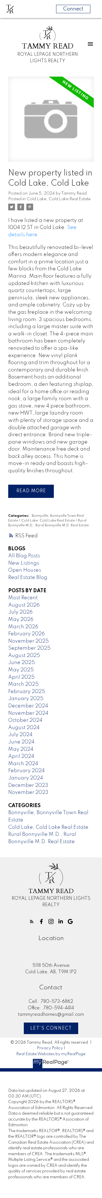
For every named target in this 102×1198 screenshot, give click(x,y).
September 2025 (29, 648)
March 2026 (23, 626)
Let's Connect (51, 1028)
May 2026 (20, 619)
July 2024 (20, 734)
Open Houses (24, 570)
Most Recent (23, 597)
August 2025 (24, 655)
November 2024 (28, 713)
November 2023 (28, 792)
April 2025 (21, 677)
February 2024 (26, 770)
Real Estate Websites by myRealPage (51, 1054)
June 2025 (21, 662)
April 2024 (21, 756)
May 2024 (20, 749)
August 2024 (24, 727)
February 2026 (26, 633)
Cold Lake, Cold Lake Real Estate (59, 199)
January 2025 (25, 698)
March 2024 (23, 763)
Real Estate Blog (27, 577)
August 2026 (24, 605)
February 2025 (26, 691)
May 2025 (21, 670)
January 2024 (25, 778)
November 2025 (28, 641)
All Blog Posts (24, 555)
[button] (31, 921)
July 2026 (20, 612)
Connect (73, 9)
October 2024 (25, 720)
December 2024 (28, 706)
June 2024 (21, 742)
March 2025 (23, 684)
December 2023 (28, 785)
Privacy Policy (50, 1048)
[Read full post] (51, 122)
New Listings (23, 563)
